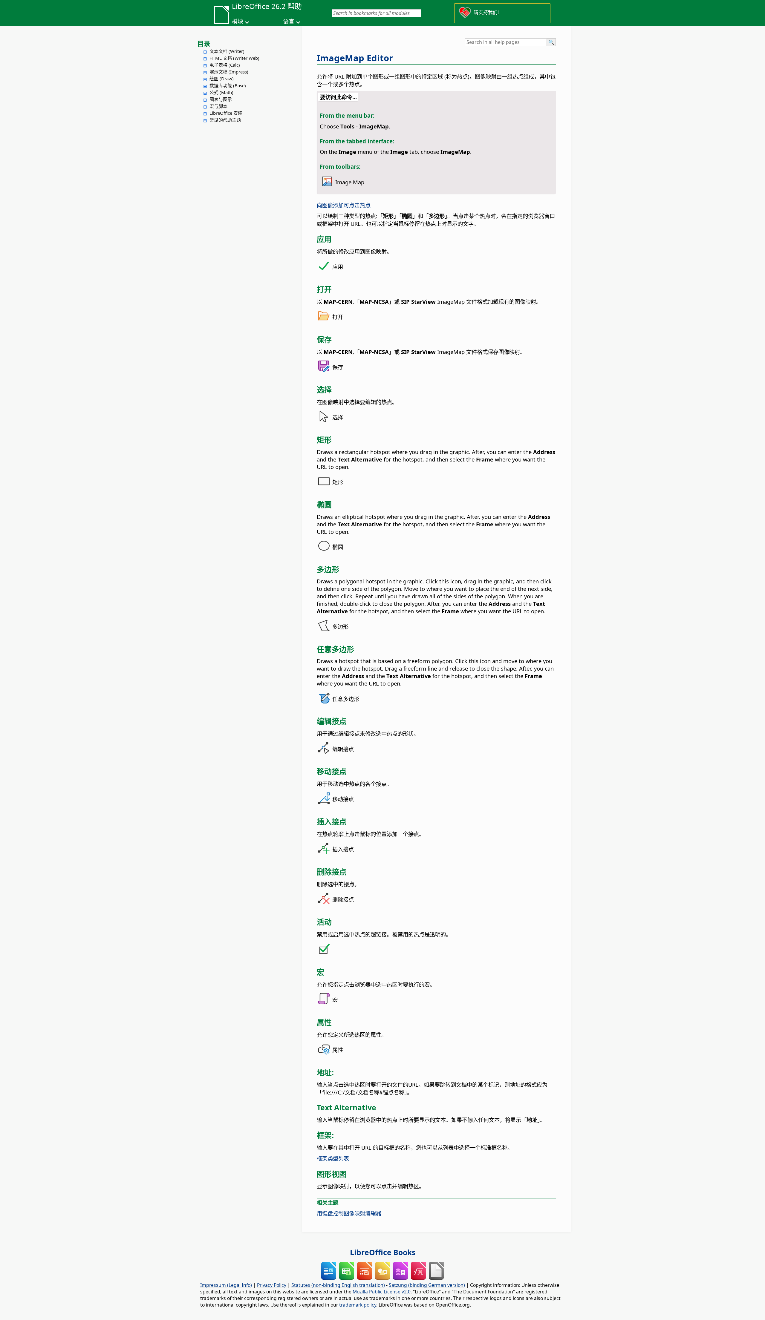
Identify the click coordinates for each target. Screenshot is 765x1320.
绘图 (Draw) (221, 79)
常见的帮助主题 (225, 120)
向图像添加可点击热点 (344, 205)
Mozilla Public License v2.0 (382, 1291)
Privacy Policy (271, 1285)
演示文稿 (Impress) (228, 72)
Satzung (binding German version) (427, 1285)
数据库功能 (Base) (227, 85)
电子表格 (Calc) (224, 65)
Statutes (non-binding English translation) (338, 1285)
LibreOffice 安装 (225, 113)
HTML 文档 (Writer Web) (234, 58)
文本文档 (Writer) (226, 51)
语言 (288, 21)
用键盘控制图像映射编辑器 (349, 1213)
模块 (237, 21)
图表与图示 (220, 99)
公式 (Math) (221, 92)
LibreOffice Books (382, 1252)
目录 (203, 43)
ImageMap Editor (355, 58)
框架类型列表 (333, 1158)
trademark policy (357, 1304)
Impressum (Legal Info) (226, 1285)
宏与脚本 (218, 106)
